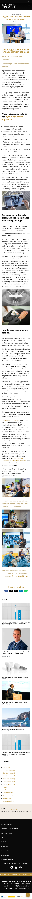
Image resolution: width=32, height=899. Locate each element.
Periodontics (8, 793)
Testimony (7, 798)
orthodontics (8, 790)
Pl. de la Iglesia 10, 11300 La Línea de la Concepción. (16, 811)
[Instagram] (16, 867)
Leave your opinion (6, 833)
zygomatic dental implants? (12, 118)
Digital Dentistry (9, 781)
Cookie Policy (5, 855)
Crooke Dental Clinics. (20, 576)
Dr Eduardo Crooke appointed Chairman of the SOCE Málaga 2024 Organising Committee (15, 653)
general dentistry (9, 784)
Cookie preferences (7, 860)
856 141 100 (14, 809)
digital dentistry (9, 779)
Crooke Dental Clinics (10, 420)
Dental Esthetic (9, 770)
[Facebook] (11, 867)
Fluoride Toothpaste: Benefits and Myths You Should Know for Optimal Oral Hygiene (16, 622)
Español (23, 1)
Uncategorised (9, 801)
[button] (6, 591)
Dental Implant (9, 773)
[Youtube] (20, 867)
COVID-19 (6, 767)
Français (28, 1)
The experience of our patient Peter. (13, 729)
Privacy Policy (5, 851)
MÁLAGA (12, 874)
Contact (3, 842)
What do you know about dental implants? (15, 677)
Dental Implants (9, 776)
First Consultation (6, 824)
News (5, 787)
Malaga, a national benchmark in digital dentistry (14, 703)
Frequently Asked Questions (9, 829)
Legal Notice (4, 846)
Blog (2, 837)
